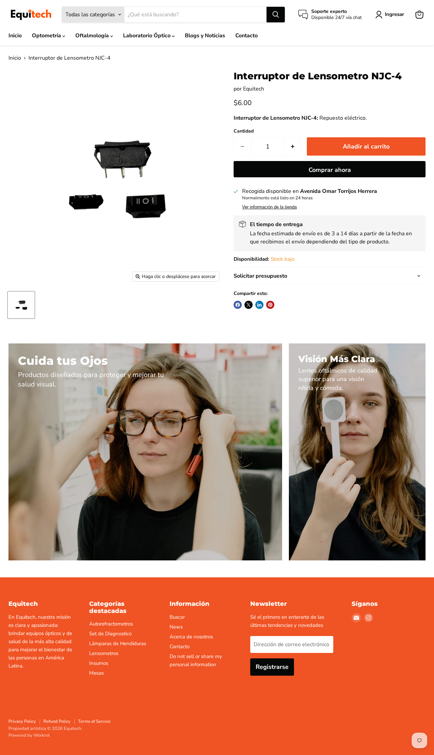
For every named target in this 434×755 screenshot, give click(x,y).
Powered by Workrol (29, 735)
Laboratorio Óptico (147, 35)
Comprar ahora (330, 170)
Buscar (177, 617)
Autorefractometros (111, 623)
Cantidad (244, 131)
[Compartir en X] (248, 305)
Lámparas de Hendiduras (117, 643)
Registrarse (272, 667)
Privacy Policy (22, 721)
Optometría (47, 35)
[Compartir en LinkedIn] (259, 305)
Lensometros (103, 653)
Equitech (253, 89)
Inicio (15, 35)
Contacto (246, 35)
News (176, 626)
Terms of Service (94, 721)
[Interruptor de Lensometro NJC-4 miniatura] (21, 305)
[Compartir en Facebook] (238, 305)
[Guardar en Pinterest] (270, 305)
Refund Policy (57, 721)
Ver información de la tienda (269, 207)
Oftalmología (92, 35)
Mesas (96, 673)
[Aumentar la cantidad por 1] (292, 146)
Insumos (98, 663)
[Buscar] (276, 14)
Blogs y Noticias (205, 35)
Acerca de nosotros (191, 636)
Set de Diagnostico (110, 633)
